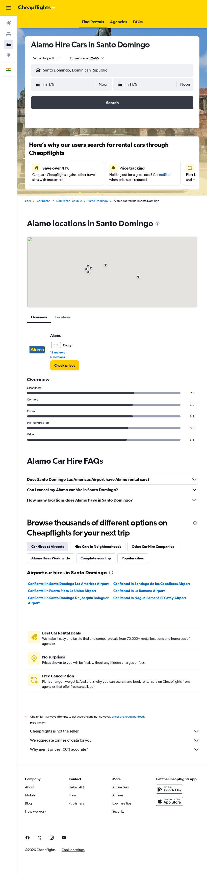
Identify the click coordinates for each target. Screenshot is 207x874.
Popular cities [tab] (133, 558)
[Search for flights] (8, 23)
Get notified (161, 175)
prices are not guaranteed (128, 716)
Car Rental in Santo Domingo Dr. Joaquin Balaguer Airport (68, 600)
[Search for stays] (8, 34)
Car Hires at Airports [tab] (47, 547)
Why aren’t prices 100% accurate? (59, 749)
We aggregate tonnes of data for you (61, 740)
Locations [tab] (63, 317)
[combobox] (46, 58)
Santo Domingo (98, 201)
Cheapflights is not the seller (54, 731)
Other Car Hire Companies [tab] (153, 547)
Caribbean (43, 201)
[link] (64, 365)
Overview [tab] (39, 317)
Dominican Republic (69, 201)
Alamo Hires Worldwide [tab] (50, 558)
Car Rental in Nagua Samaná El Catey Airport (149, 598)
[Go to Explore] (8, 55)
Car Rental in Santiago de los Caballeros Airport (151, 584)
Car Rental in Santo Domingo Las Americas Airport (68, 584)
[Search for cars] (8, 44)
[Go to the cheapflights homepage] (37, 7)
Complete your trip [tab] (96, 558)
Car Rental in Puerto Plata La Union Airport (62, 591)
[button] (8, 7)
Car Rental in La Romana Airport (139, 591)
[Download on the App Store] (169, 801)
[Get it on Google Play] (169, 789)
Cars (28, 201)
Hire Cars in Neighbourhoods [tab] (97, 547)
